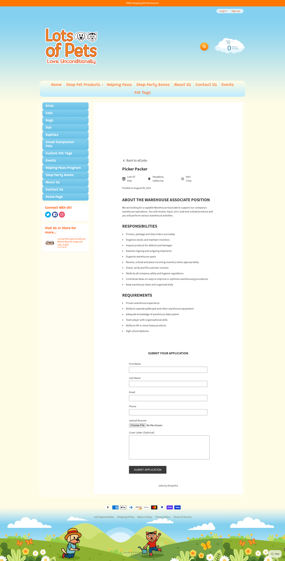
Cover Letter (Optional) (141, 432)
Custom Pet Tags (59, 153)
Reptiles (52, 135)
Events (228, 85)
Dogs (49, 120)
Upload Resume (137, 420)
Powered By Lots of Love (142, 555)
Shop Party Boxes (153, 85)
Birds (50, 106)
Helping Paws (119, 85)
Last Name (135, 378)
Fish (48, 127)
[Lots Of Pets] (71, 46)
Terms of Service (182, 517)
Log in (223, 11)
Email (132, 392)
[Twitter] (48, 215)
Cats (49, 113)
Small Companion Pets (60, 144)
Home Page (54, 197)
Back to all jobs (136, 160)
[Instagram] (62, 215)
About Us (182, 85)
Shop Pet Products (85, 86)
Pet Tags (143, 93)
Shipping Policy (125, 517)
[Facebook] (55, 215)
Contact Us (206, 85)
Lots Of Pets (141, 552)
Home (56, 85)
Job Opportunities (104, 517)
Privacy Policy (162, 517)
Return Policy (144, 517)
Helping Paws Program (63, 168)
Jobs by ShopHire (168, 485)
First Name (135, 364)
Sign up (236, 11)
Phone (132, 406)
